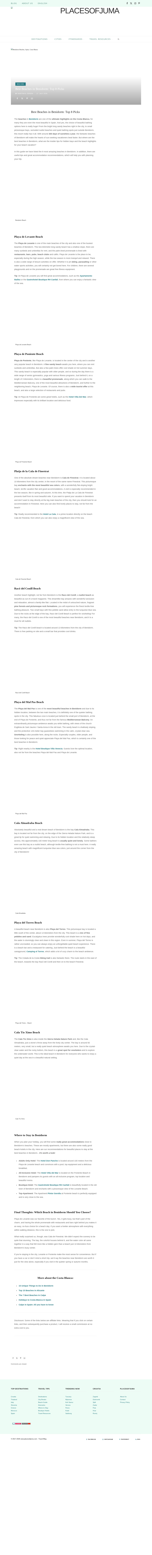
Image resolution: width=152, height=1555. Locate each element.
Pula (94, 1408)
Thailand (14, 1399)
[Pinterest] (27, 98)
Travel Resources (100, 39)
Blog (14, 3)
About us (27, 3)
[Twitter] (22, 98)
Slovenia (14, 1405)
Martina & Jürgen (25, 93)
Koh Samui (69, 1402)
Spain (13, 1413)
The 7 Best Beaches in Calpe (32, 1295)
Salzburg (68, 1413)
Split (94, 1402)
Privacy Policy (125, 1402)
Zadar (95, 1405)
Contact (123, 1399)
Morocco (14, 1411)
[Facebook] (17, 98)
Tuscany (68, 1397)
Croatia (13, 1397)
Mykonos (68, 1399)
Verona (67, 1405)
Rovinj (95, 1413)
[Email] (32, 98)
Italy (12, 1402)
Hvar (94, 1411)
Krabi (67, 1411)
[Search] (118, 39)
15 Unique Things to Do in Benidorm (36, 1286)
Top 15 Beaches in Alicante (31, 1290)
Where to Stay (43, 1408)
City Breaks (42, 1399)
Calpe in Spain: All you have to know (36, 1305)
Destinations (39, 39)
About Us (123, 1397)
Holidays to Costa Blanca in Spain (35, 1300)
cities (58, 39)
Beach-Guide (42, 1402)
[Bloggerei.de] (16, 1424)
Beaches (20, 84)
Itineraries (75, 39)
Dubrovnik (96, 1399)
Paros (67, 1408)
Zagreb (95, 1397)
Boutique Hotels (43, 1411)
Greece (13, 1408)
